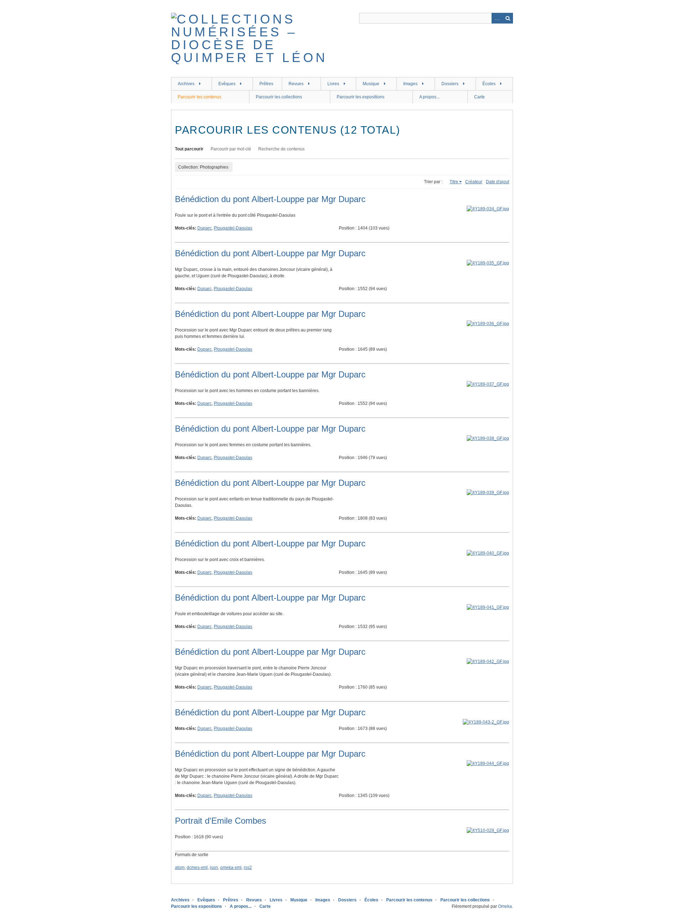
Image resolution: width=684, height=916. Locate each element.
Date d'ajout (497, 181)
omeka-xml (231, 867)
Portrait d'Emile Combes (220, 820)
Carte (479, 96)
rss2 (248, 867)
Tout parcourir (189, 148)
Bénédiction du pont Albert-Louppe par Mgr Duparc (270, 199)
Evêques (226, 83)
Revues (296, 83)
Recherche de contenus (281, 148)
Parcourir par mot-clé (231, 148)
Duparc (204, 228)
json (214, 867)
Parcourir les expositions (360, 96)
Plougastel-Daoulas (233, 228)
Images (410, 83)
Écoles (489, 83)
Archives (186, 83)
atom (180, 867)
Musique (371, 83)
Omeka (505, 906)
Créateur (473, 181)
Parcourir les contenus (199, 96)
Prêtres (266, 83)
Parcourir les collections (279, 96)
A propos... (429, 96)
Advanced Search (497, 18)
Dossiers (449, 83)
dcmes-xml (197, 867)
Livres (333, 83)
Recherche (507, 18)
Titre (454, 181)
